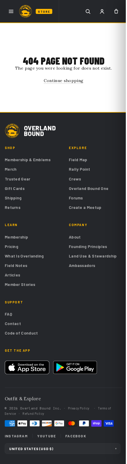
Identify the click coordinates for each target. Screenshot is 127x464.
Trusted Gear (17, 178)
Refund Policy (33, 413)
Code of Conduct (21, 332)
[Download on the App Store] (27, 367)
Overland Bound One (88, 188)
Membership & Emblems (28, 159)
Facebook (75, 436)
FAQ (8, 313)
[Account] (102, 11)
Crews (75, 178)
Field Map (78, 159)
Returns (12, 207)
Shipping (13, 197)
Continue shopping (64, 80)
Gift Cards (15, 188)
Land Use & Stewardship (93, 255)
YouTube (46, 436)
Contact (13, 323)
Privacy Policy (78, 408)
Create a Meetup (85, 207)
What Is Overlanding (24, 255)
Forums (76, 197)
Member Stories (20, 284)
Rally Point (79, 169)
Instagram (16, 436)
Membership (16, 236)
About (75, 236)
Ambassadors (82, 265)
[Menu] (11, 11)
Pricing (11, 246)
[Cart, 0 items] (116, 11)
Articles (12, 274)
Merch (11, 169)
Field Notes (16, 265)
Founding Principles (88, 246)
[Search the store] (88, 11)
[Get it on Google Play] (75, 367)
